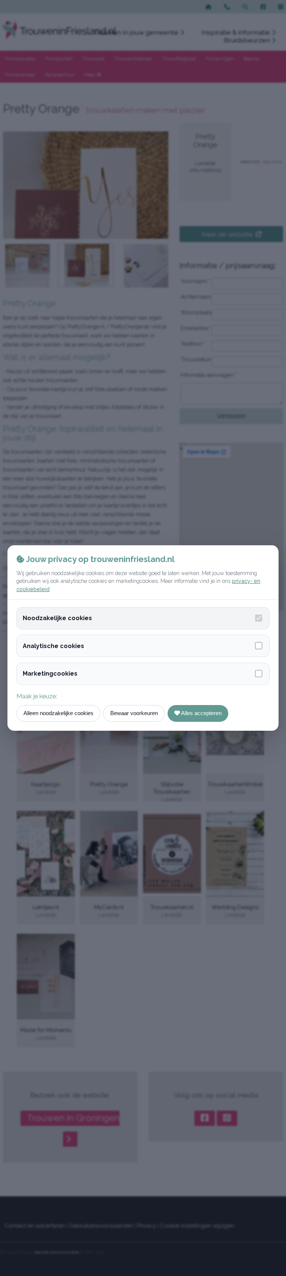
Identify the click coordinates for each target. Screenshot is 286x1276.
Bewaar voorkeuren (134, 713)
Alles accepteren (201, 713)
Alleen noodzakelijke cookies (58, 713)
